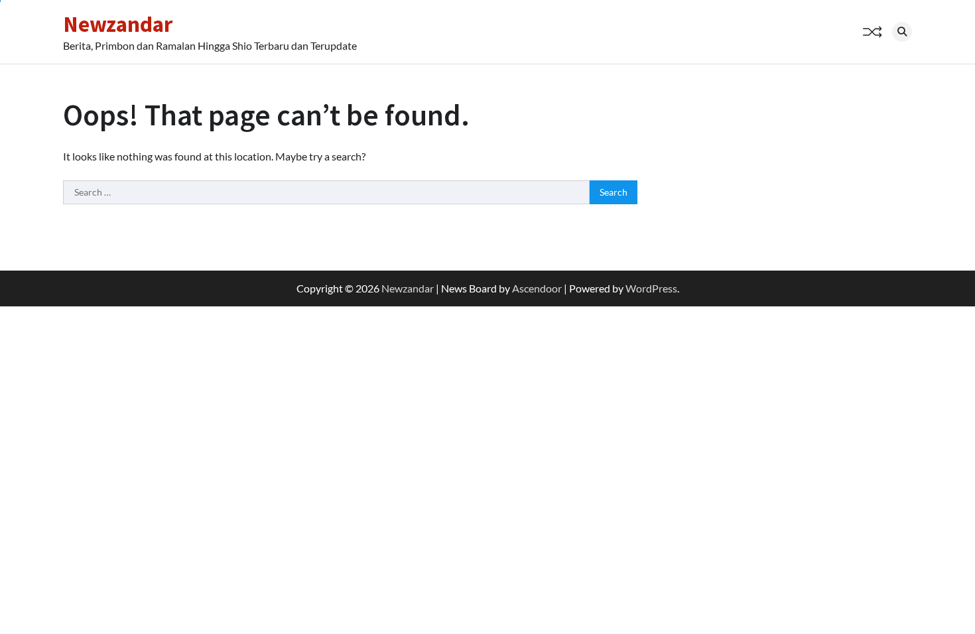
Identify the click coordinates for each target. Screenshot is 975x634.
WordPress (651, 288)
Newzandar (117, 24)
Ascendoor (537, 288)
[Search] (902, 32)
